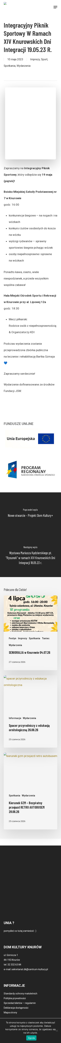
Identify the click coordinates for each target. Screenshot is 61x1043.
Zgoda (31, 1038)
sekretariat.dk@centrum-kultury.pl (30, 969)
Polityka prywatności (15, 998)
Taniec (45, 638)
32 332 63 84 (14, 964)
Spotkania (9, 65)
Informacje (15, 718)
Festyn (12, 638)
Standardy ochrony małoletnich (20, 993)
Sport (44, 59)
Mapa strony (10, 1012)
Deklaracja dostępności (16, 1007)
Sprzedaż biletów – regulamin (20, 1003)
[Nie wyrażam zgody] (56, 1030)
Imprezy (35, 59)
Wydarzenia (23, 65)
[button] (55, 7)
